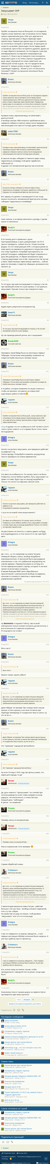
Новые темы (7, 1061)
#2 (48, 87)
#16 (47, 550)
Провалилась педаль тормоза (17, 1031)
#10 (47, 349)
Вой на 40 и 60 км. (12, 1100)
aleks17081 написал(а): (11, 184)
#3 (48, 139)
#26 (47, 860)
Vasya (5, 14)
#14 (47, 470)
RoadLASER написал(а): (11, 376)
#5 (48, 215)
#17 (47, 595)
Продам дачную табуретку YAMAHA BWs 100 (23, 1076)
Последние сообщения (12, 1016)
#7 (48, 280)
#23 (47, 788)
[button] (2, 2)
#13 (47, 445)
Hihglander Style (9, 1153)
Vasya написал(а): (9, 92)
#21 (47, 729)
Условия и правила (8, 1156)
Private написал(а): (9, 838)
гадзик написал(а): (9, 733)
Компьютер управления (14, 1081)
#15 (47, 495)
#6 (48, 235)
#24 (47, 816)
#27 (47, 878)
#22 (47, 759)
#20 (47, 688)
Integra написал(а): (9, 500)
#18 (47, 644)
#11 (47, 371)
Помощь (5, 1159)
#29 (47, 952)
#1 (48, 27)
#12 (47, 407)
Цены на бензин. (11, 1020)
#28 (47, 930)
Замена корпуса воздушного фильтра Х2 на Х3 (24, 1036)
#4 (48, 179)
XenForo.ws (26, 1163)
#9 (48, 320)
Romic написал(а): (9, 144)
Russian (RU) (22, 1153)
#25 (47, 834)
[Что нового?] (43, 2)
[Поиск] (47, 2)
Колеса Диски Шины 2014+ (16, 1026)
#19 (47, 662)
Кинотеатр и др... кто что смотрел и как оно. (23, 1047)
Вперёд (26, 999)
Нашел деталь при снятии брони (18, 1042)
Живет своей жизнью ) (14, 1053)
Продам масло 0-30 (12, 1087)
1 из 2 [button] (19, 999)
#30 (47, 988)
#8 (48, 303)
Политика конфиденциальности (29, 1156)
